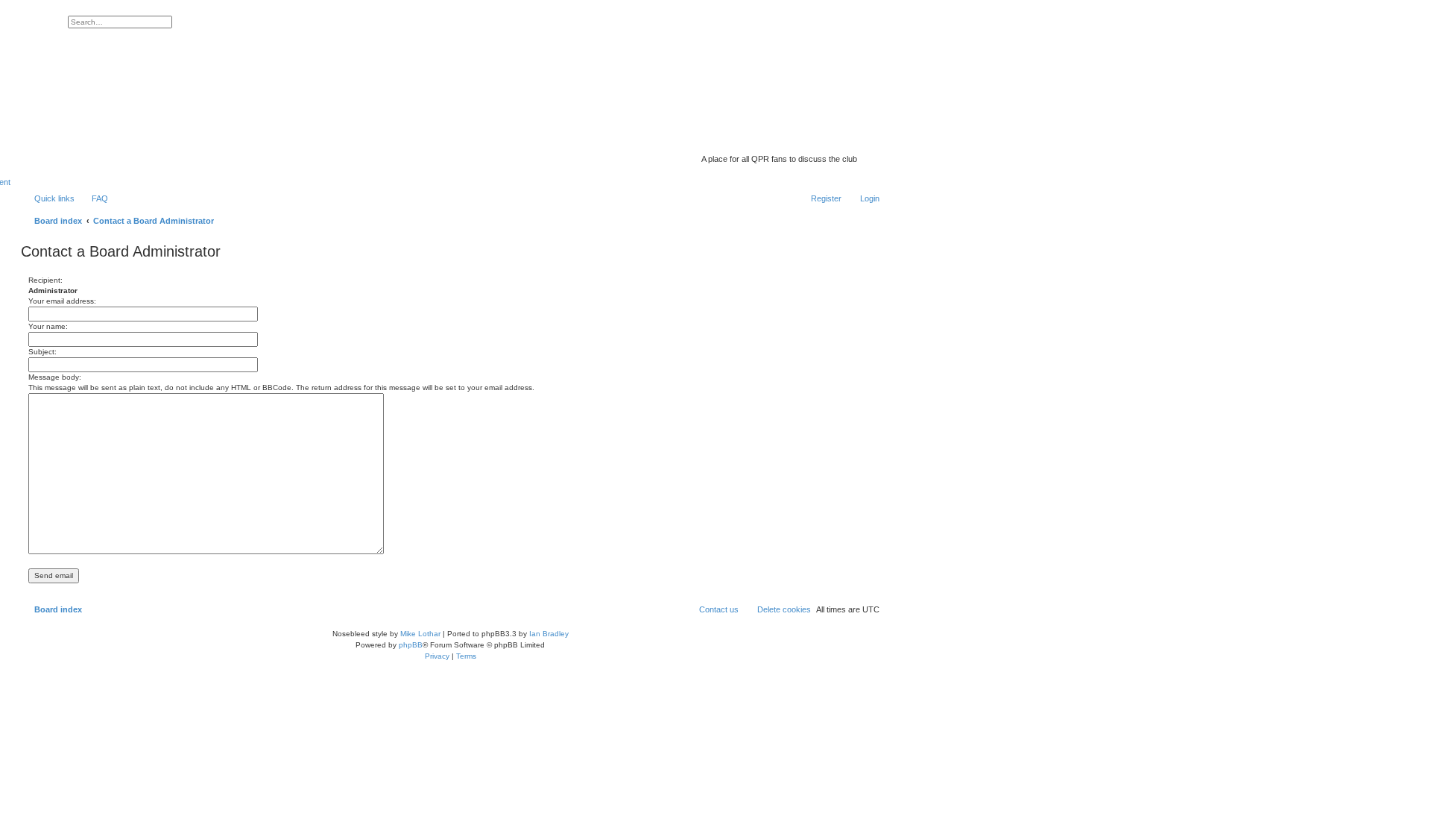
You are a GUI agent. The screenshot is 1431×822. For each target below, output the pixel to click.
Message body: (54, 377)
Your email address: (62, 301)
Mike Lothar (420, 634)
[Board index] (763, 138)
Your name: (48, 326)
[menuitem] (93, 198)
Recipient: (45, 280)
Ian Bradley (549, 634)
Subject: (42, 352)
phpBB (411, 645)
